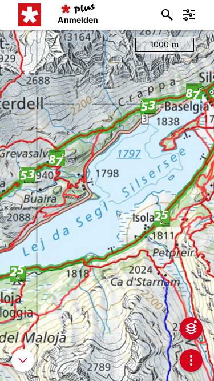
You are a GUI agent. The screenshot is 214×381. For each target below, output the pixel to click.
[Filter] (189, 15)
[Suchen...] (167, 15)
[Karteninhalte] (191, 328)
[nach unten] (22, 360)
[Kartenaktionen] (191, 360)
